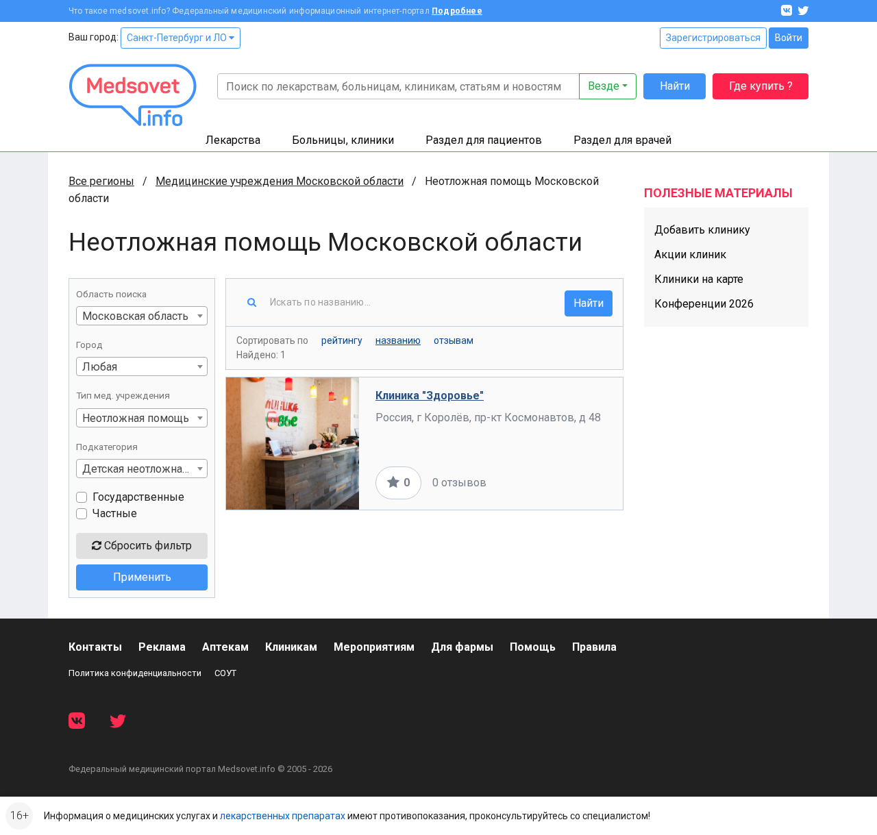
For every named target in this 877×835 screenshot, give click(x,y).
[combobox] (142, 315)
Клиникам (291, 646)
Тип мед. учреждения (123, 395)
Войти (788, 37)
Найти (675, 85)
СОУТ (225, 673)
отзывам (453, 340)
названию (398, 340)
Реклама (162, 646)
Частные (114, 513)
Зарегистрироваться (713, 37)
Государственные (138, 496)
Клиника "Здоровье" (429, 395)
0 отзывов (459, 482)
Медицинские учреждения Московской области (280, 181)
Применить (142, 577)
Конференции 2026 (704, 303)
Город (89, 344)
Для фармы (462, 646)
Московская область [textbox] (135, 316)
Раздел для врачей (622, 140)
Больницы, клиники (343, 140)
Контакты (95, 646)
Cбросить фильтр (146, 545)
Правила (594, 646)
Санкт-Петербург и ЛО (178, 37)
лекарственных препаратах (282, 815)
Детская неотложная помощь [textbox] (144, 468)
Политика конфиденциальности (135, 673)
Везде (603, 85)
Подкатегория (107, 446)
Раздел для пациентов (483, 140)
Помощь (533, 646)
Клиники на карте (698, 279)
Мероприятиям (374, 646)
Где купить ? (761, 85)
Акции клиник (690, 254)
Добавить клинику (702, 229)
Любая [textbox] (99, 366)
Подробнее (457, 11)
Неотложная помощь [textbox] (135, 418)
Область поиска (111, 293)
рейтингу (341, 340)
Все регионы (101, 181)
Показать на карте (561, 482)
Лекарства (233, 140)
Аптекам (225, 646)
